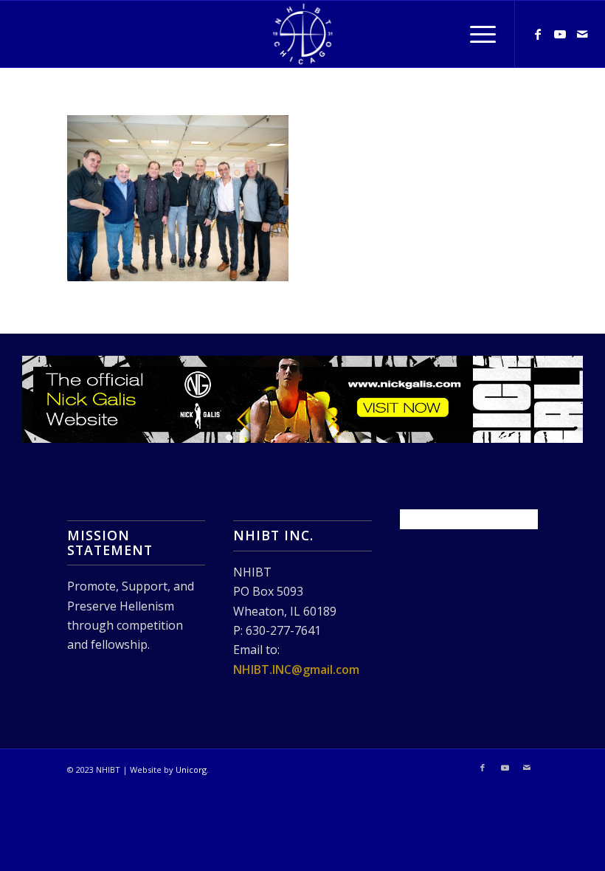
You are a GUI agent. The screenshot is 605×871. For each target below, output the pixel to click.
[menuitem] (475, 34)
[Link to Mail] (582, 34)
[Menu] (475, 34)
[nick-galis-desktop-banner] (302, 400)
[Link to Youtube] (560, 34)
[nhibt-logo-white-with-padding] (302, 34)
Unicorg (191, 769)
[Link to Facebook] (538, 34)
